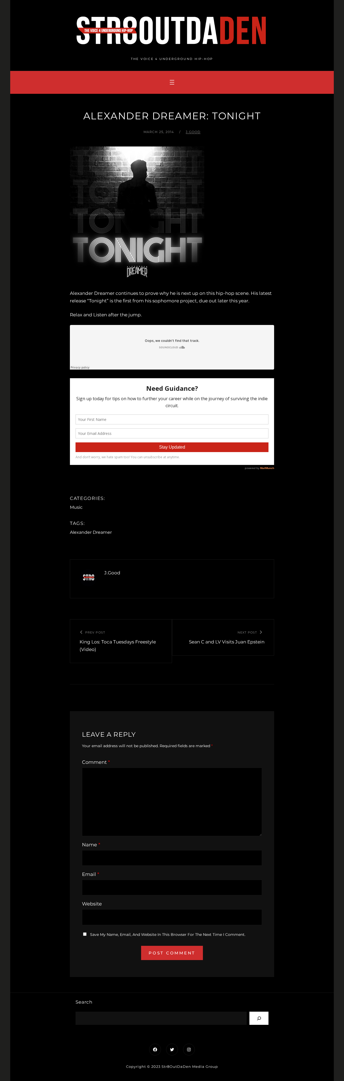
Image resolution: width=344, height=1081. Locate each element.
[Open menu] (172, 82)
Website (92, 904)
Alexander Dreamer (91, 532)
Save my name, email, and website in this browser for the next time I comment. (167, 934)
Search (84, 1002)
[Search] (258, 1018)
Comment (96, 762)
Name (91, 845)
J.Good (193, 132)
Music (76, 507)
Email (90, 874)
